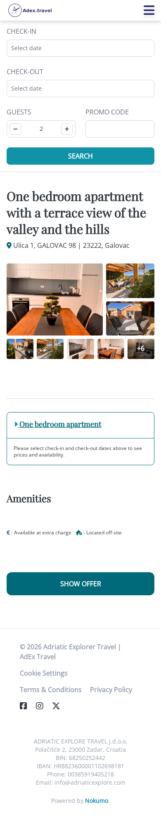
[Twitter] (59, 705)
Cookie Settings (44, 673)
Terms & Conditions (51, 689)
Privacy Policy (111, 689)
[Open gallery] (55, 299)
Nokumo (96, 800)
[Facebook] (27, 705)
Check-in (21, 31)
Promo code (107, 112)
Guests (19, 112)
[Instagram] (43, 705)
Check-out (25, 71)
